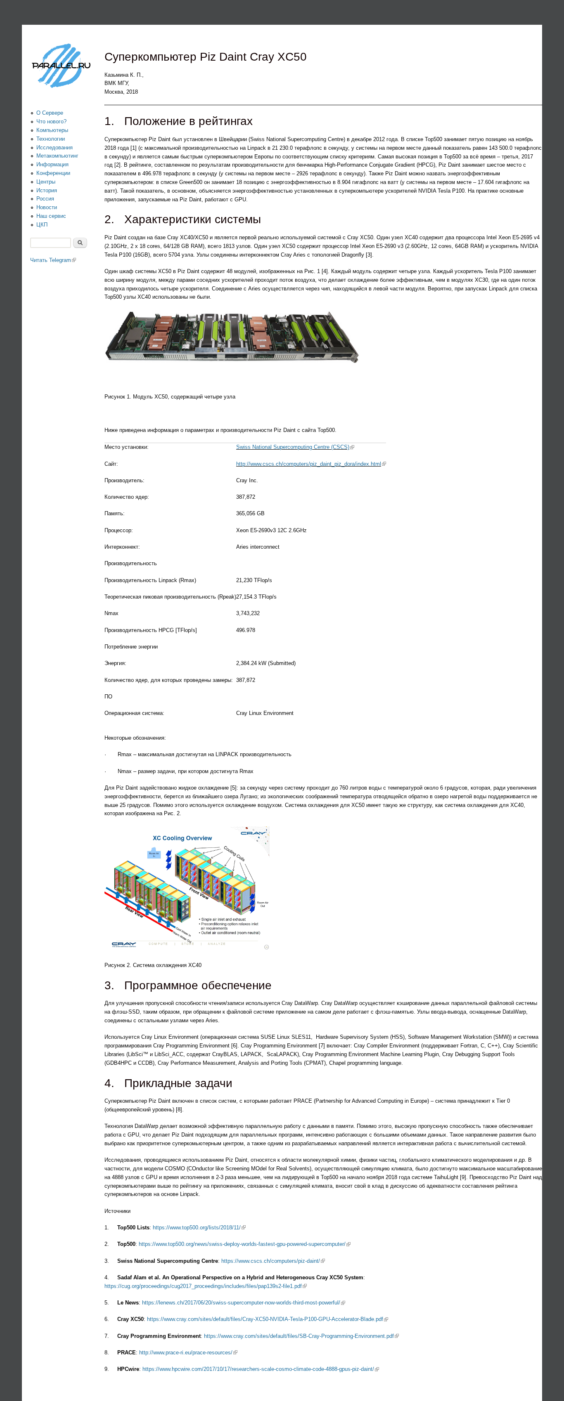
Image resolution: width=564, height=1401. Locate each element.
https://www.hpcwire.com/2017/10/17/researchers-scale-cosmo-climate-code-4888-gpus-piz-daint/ (260, 1369)
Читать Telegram (53, 260)
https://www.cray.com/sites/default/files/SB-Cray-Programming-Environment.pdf (301, 1336)
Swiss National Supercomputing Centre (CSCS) (295, 447)
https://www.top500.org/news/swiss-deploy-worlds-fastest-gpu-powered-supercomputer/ (245, 1244)
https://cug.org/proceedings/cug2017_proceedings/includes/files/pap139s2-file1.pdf (205, 1286)
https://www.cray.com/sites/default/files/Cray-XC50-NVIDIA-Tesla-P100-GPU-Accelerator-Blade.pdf (267, 1319)
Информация (52, 164)
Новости (46, 207)
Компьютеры (52, 130)
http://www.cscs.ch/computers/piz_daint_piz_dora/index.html (311, 464)
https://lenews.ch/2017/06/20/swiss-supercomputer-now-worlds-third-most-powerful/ (243, 1303)
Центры (45, 182)
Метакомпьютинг (57, 156)
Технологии (50, 139)
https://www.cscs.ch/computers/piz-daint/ (273, 1261)
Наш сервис (51, 216)
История (46, 190)
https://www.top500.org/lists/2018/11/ (199, 1227)
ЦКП (41, 225)
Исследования (54, 147)
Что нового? (51, 121)
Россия (45, 199)
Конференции (53, 173)
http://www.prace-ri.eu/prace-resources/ (188, 1352)
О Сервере (49, 113)
